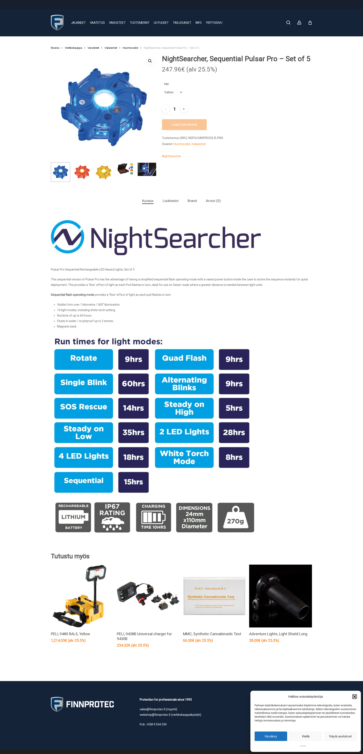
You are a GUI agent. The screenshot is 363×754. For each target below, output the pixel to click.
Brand (192, 201)
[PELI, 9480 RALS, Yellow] (82, 596)
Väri (166, 84)
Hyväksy (271, 736)
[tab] (148, 201)
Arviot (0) (213, 201)
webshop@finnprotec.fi (155, 714)
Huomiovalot (130, 47)
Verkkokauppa (73, 47)
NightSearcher (171, 156)
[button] (354, 697)
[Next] (150, 172)
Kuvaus (148, 201)
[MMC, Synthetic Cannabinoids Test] (214, 596)
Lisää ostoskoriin (184, 125)
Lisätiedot (171, 201)
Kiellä (305, 736)
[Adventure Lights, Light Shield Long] (280, 596)
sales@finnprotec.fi (152, 709)
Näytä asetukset (340, 736)
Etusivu (55, 47)
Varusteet (93, 47)
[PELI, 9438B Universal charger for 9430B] (148, 596)
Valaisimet (111, 47)
